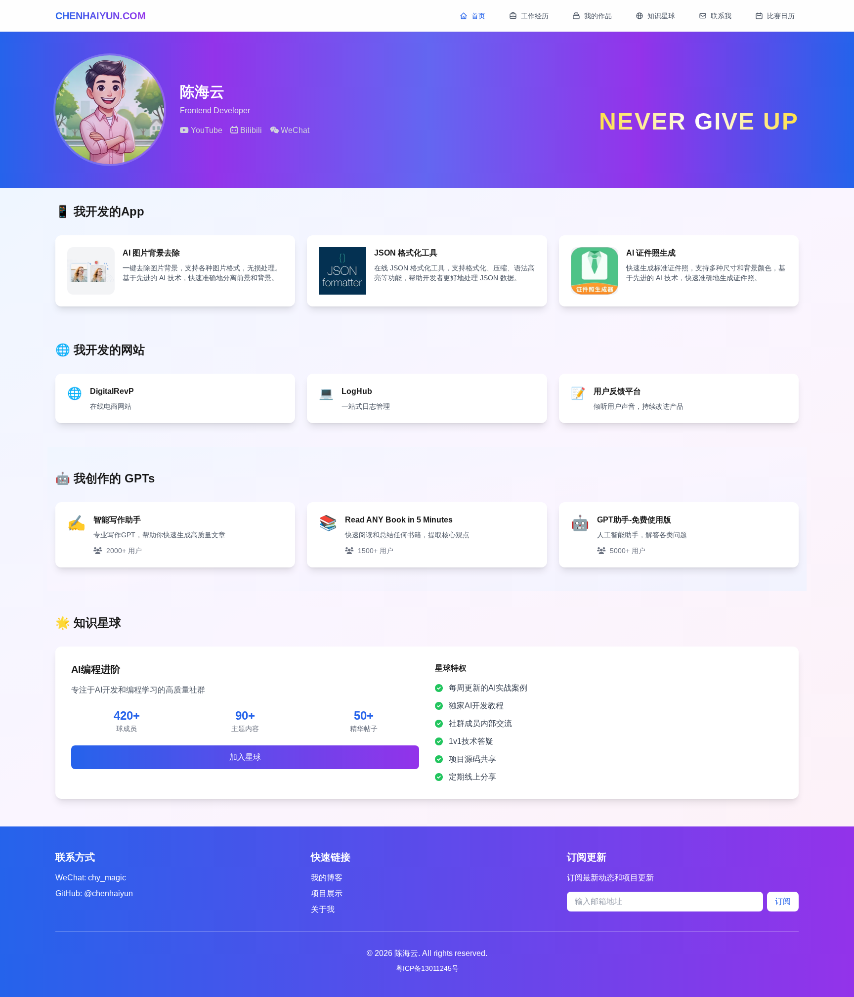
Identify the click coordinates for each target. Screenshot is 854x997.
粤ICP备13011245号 (427, 968)
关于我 (323, 909)
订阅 (783, 901)
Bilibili (250, 130)
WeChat (294, 130)
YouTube (205, 130)
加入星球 (245, 757)
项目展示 (326, 893)
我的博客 (326, 877)
